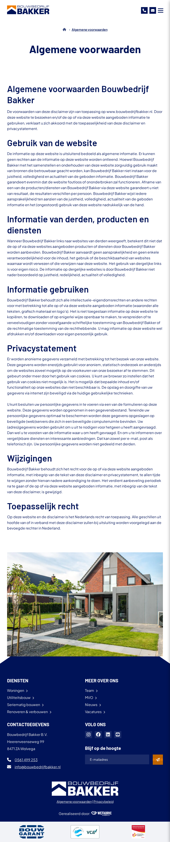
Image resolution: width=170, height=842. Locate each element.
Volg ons (95, 724)
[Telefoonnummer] (144, 10)
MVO (89, 697)
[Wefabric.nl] (101, 813)
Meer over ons (101, 680)
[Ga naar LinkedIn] (108, 734)
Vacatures (93, 711)
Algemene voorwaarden (74, 801)
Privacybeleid (104, 801)
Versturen (158, 759)
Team (89, 690)
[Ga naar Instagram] (88, 734)
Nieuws (91, 704)
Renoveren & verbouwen (27, 711)
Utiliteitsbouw (19, 697)
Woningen (15, 690)
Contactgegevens (28, 724)
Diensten (17, 680)
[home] (28, 9)
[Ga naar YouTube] (117, 734)
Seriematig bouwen (23, 704)
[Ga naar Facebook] (98, 734)
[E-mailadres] (152, 10)
